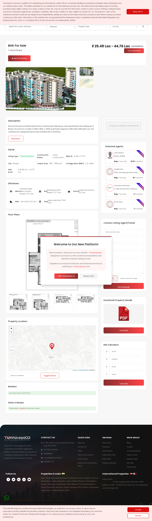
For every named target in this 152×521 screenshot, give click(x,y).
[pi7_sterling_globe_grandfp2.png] (63, 302)
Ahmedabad (46, 481)
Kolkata (44, 484)
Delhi (43, 478)
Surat (67, 490)
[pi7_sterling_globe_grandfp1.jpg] (41, 302)
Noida (80, 478)
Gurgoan (87, 478)
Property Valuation (109, 463)
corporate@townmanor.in (52, 458)
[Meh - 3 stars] (29, 402)
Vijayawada (93, 487)
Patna (69, 484)
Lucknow (94, 478)
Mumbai (82, 481)
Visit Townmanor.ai (66, 276)
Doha (110, 479)
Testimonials (131, 467)
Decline (138, 515)
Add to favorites (20, 58)
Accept (138, 509)
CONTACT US (48, 462)
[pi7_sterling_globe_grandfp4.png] (86, 302)
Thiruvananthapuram (87, 484)
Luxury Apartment (133, 451)
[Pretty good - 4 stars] (31, 402)
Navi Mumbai (83, 487)
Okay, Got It (138, 12)
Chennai (75, 481)
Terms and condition (85, 455)
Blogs (129, 443)
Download (124, 330)
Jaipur (54, 481)
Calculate (124, 384)
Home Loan (106, 443)
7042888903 (47, 454)
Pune (49, 490)
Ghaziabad (50, 478)
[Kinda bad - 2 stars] (27, 402)
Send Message (124, 287)
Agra (43, 490)
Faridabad (72, 478)
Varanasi (59, 487)
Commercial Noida (122, 185)
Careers (130, 447)
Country (116, 26)
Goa (69, 481)
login (16, 408)
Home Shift (106, 459)
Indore (43, 487)
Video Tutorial (132, 455)
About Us (81, 443)
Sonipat (73, 487)
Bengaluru (62, 481)
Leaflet (74, 370)
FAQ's (80, 451)
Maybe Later (88, 276)
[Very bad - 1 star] (25, 402)
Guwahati (51, 487)
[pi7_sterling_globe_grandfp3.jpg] (18, 302)
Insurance (106, 447)
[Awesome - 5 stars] (33, 402)
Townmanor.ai (95, 252)
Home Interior (107, 451)
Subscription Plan (109, 455)
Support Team (132, 459)
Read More (15, 139)
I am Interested (134, 50)
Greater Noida (61, 478)
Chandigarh (90, 481)
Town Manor (119, 153)
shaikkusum (118, 169)
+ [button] (11, 328)
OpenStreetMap (83, 370)
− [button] (11, 331)
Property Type (83, 26)
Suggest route (50, 375)
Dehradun (51, 484)
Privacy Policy (83, 459)
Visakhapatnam (58, 490)
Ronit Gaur (118, 202)
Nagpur (67, 487)
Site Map (130, 463)
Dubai (104, 479)
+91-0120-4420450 (50, 450)
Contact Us (82, 447)
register (22, 408)
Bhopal (74, 484)
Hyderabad (61, 484)
